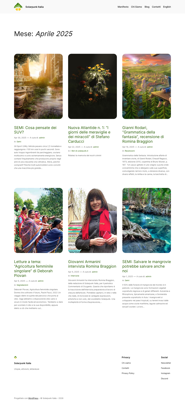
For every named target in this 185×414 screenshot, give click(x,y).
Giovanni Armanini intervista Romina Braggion (92, 264)
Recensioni (130, 151)
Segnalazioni (22, 285)
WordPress (33, 398)
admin (42, 137)
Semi (19, 141)
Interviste (75, 276)
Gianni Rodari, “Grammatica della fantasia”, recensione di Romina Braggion (143, 134)
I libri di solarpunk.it (79, 151)
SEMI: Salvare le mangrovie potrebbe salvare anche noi (146, 266)
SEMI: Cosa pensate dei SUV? (35, 130)
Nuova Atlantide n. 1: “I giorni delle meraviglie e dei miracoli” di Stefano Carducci (89, 134)
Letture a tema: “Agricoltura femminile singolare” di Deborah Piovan (33, 268)
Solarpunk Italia (34, 6)
